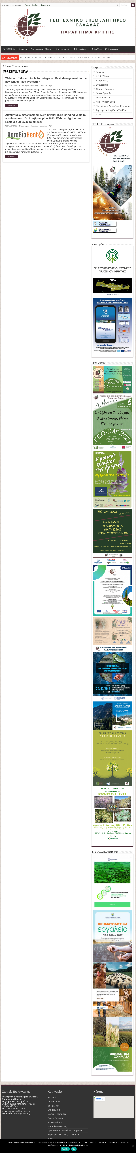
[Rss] (117, 5)
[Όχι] (132, 1146)
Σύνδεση (35, 5)
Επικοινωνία (45, 5)
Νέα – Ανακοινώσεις (105, 102)
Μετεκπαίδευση (103, 97)
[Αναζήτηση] (133, 5)
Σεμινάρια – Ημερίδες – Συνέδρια (111, 110)
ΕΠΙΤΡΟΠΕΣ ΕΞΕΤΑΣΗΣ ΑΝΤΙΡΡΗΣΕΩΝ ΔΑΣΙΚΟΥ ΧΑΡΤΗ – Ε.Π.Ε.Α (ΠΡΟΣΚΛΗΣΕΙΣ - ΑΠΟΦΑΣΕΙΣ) (67, 57)
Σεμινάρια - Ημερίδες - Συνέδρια (34, 86)
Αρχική (27, 5)
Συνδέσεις (98, 49)
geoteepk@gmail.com (19, 1111)
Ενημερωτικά (102, 85)
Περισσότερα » (11, 105)
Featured (100, 72)
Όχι (74, 1149)
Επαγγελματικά (62, 49)
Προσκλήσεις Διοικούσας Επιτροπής (113, 106)
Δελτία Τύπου (102, 76)
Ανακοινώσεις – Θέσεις (41, 49)
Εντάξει (65, 1149)
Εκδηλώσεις (81, 49)
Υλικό (98, 114)
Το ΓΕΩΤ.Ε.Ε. (9, 49)
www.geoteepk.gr (22, 1113)
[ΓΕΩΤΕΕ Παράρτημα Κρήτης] (68, 26)
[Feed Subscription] (89, 72)
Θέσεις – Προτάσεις (105, 89)
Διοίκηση (23, 49)
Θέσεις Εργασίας (104, 93)
